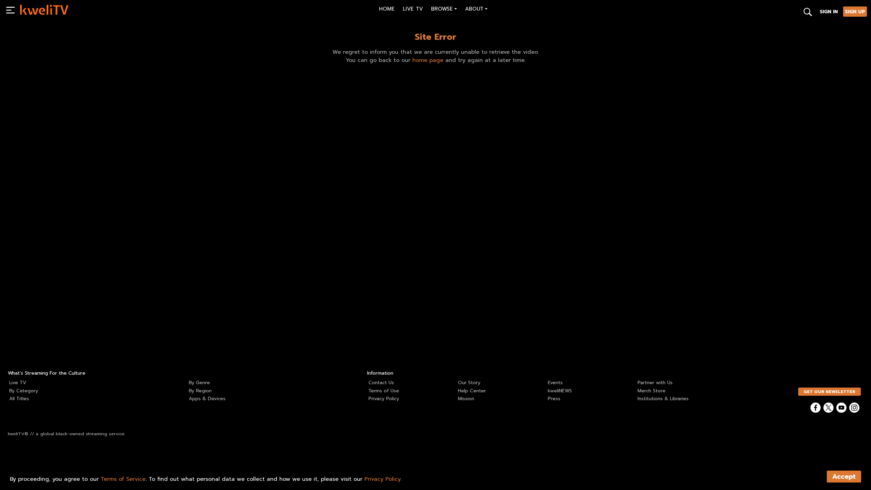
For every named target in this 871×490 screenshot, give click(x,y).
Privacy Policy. (383, 479)
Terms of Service (123, 479)
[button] (444, 10)
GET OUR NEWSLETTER (829, 392)
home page (427, 60)
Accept (844, 476)
